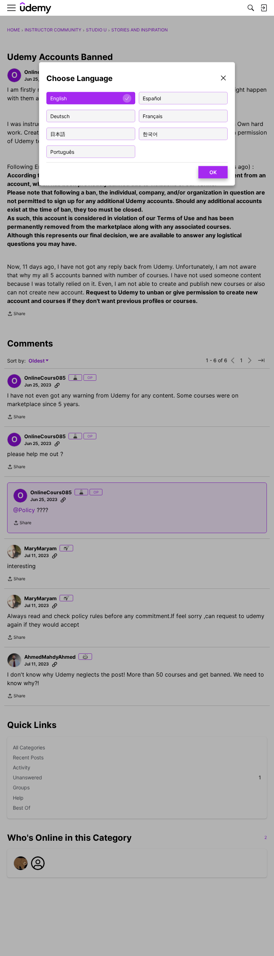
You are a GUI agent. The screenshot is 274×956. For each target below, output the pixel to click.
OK (213, 172)
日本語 (57, 134)
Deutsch (60, 116)
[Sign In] (263, 8)
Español (152, 98)
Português (62, 151)
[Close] (223, 79)
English (58, 98)
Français (152, 116)
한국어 (150, 134)
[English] (35, 8)
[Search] (250, 8)
